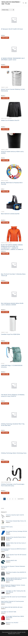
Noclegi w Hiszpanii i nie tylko (11, 3)
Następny (21, 499)
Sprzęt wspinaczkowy (6, 482)
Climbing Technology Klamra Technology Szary (14, 453)
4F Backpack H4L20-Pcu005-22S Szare (12, 29)
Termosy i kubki (4, 87)
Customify (17, 633)
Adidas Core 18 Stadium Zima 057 (10, 120)
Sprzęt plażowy (4, 180)
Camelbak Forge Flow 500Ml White (10, 334)
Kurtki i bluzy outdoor (6, 118)
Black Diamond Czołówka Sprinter (10, 213)
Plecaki (2, 363)
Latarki (2, 211)
